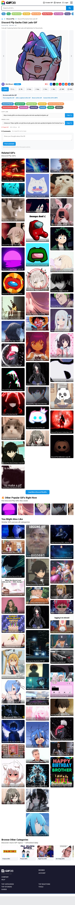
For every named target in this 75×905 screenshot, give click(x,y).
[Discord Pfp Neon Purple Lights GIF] (13, 259)
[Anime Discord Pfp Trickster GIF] (13, 532)
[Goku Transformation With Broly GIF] (13, 641)
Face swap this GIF (8, 98)
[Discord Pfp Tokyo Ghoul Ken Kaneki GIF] (37, 396)
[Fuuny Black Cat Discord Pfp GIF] (13, 477)
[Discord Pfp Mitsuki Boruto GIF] (13, 190)
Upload (58, 3)
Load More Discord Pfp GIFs (37, 492)
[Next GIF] (71, 56)
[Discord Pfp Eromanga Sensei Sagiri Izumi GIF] (61, 320)
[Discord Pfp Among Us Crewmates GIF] (37, 254)
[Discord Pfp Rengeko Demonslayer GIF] (61, 165)
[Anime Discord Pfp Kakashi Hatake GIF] (37, 775)
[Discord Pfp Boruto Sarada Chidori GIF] (37, 165)
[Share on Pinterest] (60, 84)
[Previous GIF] (3, 56)
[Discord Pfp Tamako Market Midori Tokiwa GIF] (61, 262)
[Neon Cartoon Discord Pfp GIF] (37, 417)
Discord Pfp (10, 19)
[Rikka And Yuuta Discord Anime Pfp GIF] (37, 677)
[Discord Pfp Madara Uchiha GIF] (37, 206)
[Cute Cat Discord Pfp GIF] (13, 428)
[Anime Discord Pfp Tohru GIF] (13, 664)
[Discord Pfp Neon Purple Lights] (9, 509)
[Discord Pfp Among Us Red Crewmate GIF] (13, 283)
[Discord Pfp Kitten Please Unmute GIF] (61, 185)
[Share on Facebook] (51, 84)
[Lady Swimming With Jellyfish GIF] (61, 534)
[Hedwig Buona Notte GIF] (13, 712)
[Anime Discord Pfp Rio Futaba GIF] (13, 796)
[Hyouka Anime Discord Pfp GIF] (61, 707)
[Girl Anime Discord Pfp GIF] (37, 541)
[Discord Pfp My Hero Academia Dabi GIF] (13, 731)
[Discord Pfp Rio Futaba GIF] (37, 438)
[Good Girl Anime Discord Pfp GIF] (13, 566)
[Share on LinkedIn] (69, 84)
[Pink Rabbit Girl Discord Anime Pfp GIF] (37, 713)
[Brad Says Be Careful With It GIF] (37, 756)
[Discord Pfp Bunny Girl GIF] (61, 212)
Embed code (5, 119)
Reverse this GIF (37, 98)
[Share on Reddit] (66, 84)
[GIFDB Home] (2, 19)
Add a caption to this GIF (23, 98)
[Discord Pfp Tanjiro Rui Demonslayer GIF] (13, 170)
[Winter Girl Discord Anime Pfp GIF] (37, 800)
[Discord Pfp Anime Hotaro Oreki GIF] (13, 452)
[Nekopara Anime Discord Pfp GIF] (13, 547)
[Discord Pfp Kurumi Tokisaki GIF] (37, 373)
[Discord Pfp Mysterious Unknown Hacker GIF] (13, 379)
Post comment (9, 144)
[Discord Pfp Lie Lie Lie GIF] (37, 279)
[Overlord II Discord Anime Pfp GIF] (61, 592)
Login (66, 3)
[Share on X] (54, 84)
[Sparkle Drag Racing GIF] (61, 657)
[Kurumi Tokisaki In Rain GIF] (37, 617)
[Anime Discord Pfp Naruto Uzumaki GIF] (37, 595)
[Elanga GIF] (67, 13)
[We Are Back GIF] (36, 13)
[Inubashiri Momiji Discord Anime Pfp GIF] (13, 773)
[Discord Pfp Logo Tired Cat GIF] (37, 186)
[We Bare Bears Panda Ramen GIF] (61, 396)
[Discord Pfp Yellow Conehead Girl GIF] (13, 307)
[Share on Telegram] (63, 84)
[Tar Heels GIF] (26, 13)
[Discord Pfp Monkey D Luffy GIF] (37, 324)
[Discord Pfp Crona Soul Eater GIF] (13, 234)
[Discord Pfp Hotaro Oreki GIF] (61, 282)
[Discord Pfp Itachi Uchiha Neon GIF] (61, 422)
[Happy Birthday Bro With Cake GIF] (13, 624)
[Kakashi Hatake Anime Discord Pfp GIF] (61, 728)
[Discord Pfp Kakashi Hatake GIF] (13, 355)
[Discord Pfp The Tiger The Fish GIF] (13, 331)
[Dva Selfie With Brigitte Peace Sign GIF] (61, 571)
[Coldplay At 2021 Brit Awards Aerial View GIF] (37, 698)
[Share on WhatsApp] (57, 84)
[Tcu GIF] (3, 13)
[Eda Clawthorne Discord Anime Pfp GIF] (61, 552)
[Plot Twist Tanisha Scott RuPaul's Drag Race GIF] (13, 751)
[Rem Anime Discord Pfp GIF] (13, 691)
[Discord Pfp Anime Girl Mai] (26, 509)
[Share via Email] (72, 84)
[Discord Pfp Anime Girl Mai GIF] (37, 303)
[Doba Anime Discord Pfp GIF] (61, 681)
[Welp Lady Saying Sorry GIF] (13, 605)
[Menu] (71, 3)
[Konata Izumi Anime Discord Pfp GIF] (37, 735)
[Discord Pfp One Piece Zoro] (42, 509)
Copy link (4, 111)
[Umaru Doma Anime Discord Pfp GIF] (61, 624)
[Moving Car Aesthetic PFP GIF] (37, 646)
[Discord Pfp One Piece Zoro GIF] (61, 300)
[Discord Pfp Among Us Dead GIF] (37, 228)
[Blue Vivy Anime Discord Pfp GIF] (37, 824)
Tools (41, 887)
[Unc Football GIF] (59, 13)
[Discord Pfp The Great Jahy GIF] (37, 346)
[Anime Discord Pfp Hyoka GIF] (37, 572)
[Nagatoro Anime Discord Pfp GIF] (61, 641)
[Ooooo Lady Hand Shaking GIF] (61, 749)
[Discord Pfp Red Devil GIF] (13, 404)
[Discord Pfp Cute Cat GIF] (13, 209)
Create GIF (49, 3)
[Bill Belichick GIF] (17, 13)
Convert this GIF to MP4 (50, 98)
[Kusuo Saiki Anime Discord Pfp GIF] (61, 607)
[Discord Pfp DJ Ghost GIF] (61, 370)
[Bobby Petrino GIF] (47, 13)
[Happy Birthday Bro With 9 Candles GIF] (61, 772)
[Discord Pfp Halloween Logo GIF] (61, 446)
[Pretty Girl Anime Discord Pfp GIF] (13, 587)
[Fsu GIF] (8, 13)
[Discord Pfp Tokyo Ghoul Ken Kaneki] (59, 509)
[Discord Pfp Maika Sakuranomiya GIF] (61, 345)
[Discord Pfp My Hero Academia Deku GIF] (61, 238)
